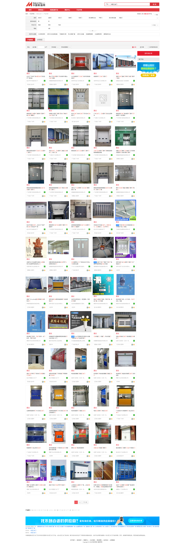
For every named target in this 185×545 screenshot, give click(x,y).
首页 (30, 10)
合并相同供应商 (153, 47)
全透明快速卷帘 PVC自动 (35, 411)
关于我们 (72, 540)
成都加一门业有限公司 (122, 489)
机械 (117, 225)
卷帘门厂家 (151, 526)
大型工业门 (33, 530)
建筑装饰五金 (107, 34)
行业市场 (79, 10)
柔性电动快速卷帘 (77, 448)
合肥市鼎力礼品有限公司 (33, 266)
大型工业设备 (80, 34)
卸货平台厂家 (116, 526)
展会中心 (67, 10)
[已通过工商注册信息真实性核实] (44, 81)
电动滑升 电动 (101, 411)
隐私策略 (99, 540)
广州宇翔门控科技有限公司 (33, 118)
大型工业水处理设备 (52, 34)
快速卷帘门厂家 (124, 526)
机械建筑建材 (89, 34)
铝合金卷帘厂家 (132, 526)
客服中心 (86, 540)
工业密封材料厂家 (99, 526)
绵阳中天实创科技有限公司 (101, 303)
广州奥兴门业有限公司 (99, 118)
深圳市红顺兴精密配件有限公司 (101, 489)
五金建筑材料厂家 (80, 526)
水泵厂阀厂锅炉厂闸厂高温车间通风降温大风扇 (103, 263)
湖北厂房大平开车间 (57, 485)
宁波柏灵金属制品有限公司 (123, 229)
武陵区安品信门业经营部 (122, 81)
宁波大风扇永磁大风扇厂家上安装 (125, 226)
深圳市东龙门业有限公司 (77, 81)
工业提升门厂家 (108, 526)
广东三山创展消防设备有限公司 (78, 266)
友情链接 (112, 540)
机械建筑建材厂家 (70, 526)
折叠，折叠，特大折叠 (102, 336)
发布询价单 (148, 53)
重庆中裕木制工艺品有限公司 (56, 341)
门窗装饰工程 (62, 34)
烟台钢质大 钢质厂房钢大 (125, 448)
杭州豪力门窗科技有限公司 (78, 118)
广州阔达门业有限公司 (122, 415)
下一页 (85, 502)
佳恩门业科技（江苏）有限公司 (123, 341)
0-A (32, 510)
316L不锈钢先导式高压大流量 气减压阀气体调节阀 (80, 337)
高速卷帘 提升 (100, 76)
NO (57, 510)
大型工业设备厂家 (61, 526)
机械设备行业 (54, 10)
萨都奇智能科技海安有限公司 (34, 303)
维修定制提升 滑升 (80, 151)
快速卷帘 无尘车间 (34, 448)
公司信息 (39, 40)
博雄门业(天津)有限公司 (122, 378)
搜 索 (154, 4)
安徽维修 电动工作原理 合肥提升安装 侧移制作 (125, 151)
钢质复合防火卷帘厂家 (142, 526)
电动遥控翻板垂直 (78, 373)
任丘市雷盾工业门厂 (32, 378)
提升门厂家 (32, 528)
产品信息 (30, 40)
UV (70, 510)
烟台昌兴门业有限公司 (122, 452)
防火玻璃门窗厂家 (51, 526)
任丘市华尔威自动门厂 (32, 81)
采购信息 (40, 10)
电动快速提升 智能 (78, 411)
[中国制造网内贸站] (36, 3)
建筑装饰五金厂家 (42, 526)
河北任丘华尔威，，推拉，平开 (102, 226)
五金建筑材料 (98, 34)
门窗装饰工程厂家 (89, 526)
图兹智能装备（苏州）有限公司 (78, 489)
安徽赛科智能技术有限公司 (123, 192)
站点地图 (92, 540)
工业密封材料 (41, 34)
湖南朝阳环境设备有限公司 (101, 266)
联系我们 (79, 540)
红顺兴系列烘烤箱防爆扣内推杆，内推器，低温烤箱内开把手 (103, 486)
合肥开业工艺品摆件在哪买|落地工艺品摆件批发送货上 (36, 263)
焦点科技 (94, 542)
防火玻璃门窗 (71, 34)
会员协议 (105, 540)
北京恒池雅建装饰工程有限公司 (78, 303)
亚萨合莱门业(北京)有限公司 (123, 266)
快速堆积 (100, 448)
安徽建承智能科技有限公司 (56, 81)
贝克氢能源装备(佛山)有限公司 (78, 341)
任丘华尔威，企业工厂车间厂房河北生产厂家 (36, 226)
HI (47, 510)
